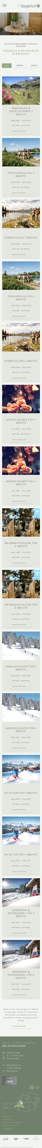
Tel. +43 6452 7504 (15, 1056)
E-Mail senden (13, 1059)
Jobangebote (7, 1129)
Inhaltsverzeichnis (9, 1126)
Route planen (12, 1071)
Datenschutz (7, 1120)
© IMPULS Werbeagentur (12, 1123)
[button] (21, 131)
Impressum (6, 1117)
